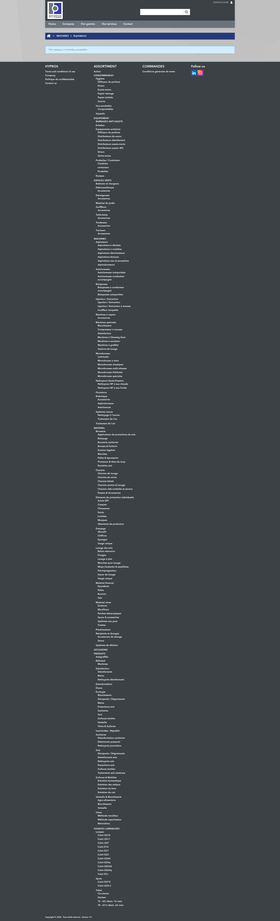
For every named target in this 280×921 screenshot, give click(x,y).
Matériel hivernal (105, 583)
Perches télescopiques (109, 613)
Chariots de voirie (107, 477)
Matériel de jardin (105, 203)
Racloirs (102, 594)
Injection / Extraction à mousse (114, 306)
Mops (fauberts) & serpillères (113, 567)
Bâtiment (100, 661)
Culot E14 (103, 847)
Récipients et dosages (107, 634)
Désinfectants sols (107, 757)
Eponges (102, 540)
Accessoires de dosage (110, 637)
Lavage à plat (105, 559)
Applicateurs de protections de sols (116, 435)
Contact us (51, 83)
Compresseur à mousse (110, 330)
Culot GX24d (105, 866)
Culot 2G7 (103, 843)
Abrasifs (102, 532)
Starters (102, 897)
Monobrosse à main (108, 361)
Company (68, 24)
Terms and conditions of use (60, 71)
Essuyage (101, 529)
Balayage (103, 438)
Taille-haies (102, 215)
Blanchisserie (104, 326)
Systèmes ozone (104, 412)
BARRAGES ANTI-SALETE (109, 121)
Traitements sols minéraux (111, 773)
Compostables (105, 109)
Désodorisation (104, 684)
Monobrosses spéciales (110, 376)
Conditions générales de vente (158, 71)
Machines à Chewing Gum (111, 337)
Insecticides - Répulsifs (108, 731)
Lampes (100, 832)
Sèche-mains (104, 156)
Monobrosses (103, 353)
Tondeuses (101, 223)
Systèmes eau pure (107, 621)
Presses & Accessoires (109, 493)
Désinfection (104, 333)
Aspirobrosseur (106, 403)
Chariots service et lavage (111, 485)
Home (52, 24)
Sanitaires (103, 711)
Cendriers (103, 164)
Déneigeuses (102, 195)
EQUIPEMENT (101, 118)
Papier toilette (105, 97)
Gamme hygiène (106, 450)
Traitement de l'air (107, 419)
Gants (101, 512)
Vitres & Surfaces (107, 726)
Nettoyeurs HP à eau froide (112, 388)
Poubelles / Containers (108, 160)
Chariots (100, 470)
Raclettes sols (105, 466)
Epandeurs (103, 586)
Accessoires (104, 191)
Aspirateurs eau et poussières (113, 261)
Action (97, 71)
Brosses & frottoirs (107, 446)
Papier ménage (106, 94)
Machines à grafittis (108, 345)
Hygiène (100, 79)
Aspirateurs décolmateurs (111, 253)
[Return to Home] (49, 36)
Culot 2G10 (104, 835)
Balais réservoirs (106, 551)
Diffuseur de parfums (109, 82)
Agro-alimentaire (107, 800)
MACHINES (63, 36)
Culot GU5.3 (104, 886)
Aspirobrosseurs (106, 265)
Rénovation (104, 823)
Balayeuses (101, 284)
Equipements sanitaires (108, 129)
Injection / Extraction (107, 299)
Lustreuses (103, 357)
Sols (100, 715)
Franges (102, 555)
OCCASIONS (101, 650)
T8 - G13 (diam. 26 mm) (110, 905)
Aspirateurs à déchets (109, 245)
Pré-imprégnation (107, 571)
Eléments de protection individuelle (115, 497)
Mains (101, 676)
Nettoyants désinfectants (111, 680)
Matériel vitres (103, 602)
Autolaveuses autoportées (111, 272)
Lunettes (102, 516)
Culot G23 (103, 855)
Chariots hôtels (106, 481)
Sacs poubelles (104, 106)
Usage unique (105, 543)
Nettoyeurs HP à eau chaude (113, 384)
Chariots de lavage (108, 473)
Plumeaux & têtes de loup (111, 462)
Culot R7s (103, 874)
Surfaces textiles (106, 718)
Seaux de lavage (106, 575)
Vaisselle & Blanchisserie (109, 797)
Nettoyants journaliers (109, 746)
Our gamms (88, 24)
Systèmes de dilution (107, 645)
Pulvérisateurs (103, 630)
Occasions (101, 392)
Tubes (99, 890)
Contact (128, 24)
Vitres (99, 812)
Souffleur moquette (108, 310)
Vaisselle (100, 114)
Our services (109, 24)
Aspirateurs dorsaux (108, 257)
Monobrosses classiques (110, 365)
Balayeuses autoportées (110, 294)
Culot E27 (103, 851)
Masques (102, 520)
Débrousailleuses (105, 188)
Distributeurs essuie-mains (111, 144)
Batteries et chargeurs (107, 184)
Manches (102, 454)
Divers (101, 86)
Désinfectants (105, 672)
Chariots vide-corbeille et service (115, 489)
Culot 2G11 (104, 839)
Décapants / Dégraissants (111, 699)
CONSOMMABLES (104, 75)
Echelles (100, 125)
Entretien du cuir (106, 792)
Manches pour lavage (109, 563)
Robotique (101, 396)
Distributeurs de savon (110, 136)
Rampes (100, 176)
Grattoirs (102, 606)
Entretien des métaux (109, 785)
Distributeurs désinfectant (111, 140)
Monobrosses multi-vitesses (112, 368)
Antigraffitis (102, 657)
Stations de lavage (107, 349)
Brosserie (100, 431)
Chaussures (104, 508)
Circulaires (103, 893)
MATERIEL (99, 428)
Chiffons (102, 536)
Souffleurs (101, 207)
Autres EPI (103, 501)
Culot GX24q (105, 870)
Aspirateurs (102, 242)
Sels (100, 598)
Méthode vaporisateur (109, 820)
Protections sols (106, 707)
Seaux (101, 641)
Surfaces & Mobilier (106, 777)
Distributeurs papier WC (110, 148)
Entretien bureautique (109, 781)
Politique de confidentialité (59, 79)
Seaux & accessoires (108, 617)
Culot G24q (104, 862)
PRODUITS (99, 654)
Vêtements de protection (111, 524)
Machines (103, 664)
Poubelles (103, 171)
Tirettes (102, 625)
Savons (101, 101)
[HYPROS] (55, 10)
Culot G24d (104, 858)
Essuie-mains (104, 90)
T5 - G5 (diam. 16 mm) (110, 901)
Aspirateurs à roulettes (110, 249)
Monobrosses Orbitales (110, 372)
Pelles (101, 590)
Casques (102, 505)
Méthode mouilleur (108, 816)
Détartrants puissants (109, 742)
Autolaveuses (103, 269)
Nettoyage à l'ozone (109, 415)
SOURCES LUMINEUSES (107, 829)
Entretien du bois (107, 788)
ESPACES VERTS (102, 180)
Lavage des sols (104, 548)
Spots (99, 879)
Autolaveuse (104, 407)
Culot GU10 (104, 882)
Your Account (221, 3)
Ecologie (100, 692)
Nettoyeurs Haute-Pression (110, 381)
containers (103, 167)
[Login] (231, 3)
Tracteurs (100, 230)
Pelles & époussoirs (108, 458)
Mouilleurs (103, 610)
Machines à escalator (109, 341)
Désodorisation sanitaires (111, 738)
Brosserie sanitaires (108, 442)
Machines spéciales (106, 322)
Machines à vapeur (106, 315)
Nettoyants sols (106, 761)
